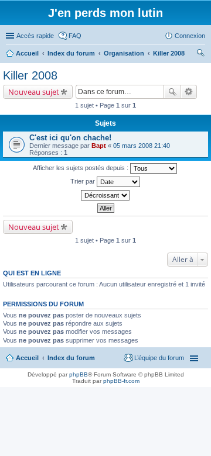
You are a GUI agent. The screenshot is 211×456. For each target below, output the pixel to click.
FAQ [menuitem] (75, 35)
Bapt (98, 145)
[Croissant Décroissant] (105, 195)
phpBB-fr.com (121, 381)
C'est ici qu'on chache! (70, 137)
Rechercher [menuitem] (200, 54)
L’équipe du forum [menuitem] (159, 357)
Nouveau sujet (33, 92)
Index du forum (71, 357)
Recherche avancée (189, 92)
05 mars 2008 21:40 (141, 145)
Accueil (27, 357)
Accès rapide (35, 35)
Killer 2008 (30, 75)
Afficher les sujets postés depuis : (81, 167)
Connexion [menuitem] (190, 35)
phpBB (78, 374)
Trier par (83, 181)
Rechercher (172, 92)
